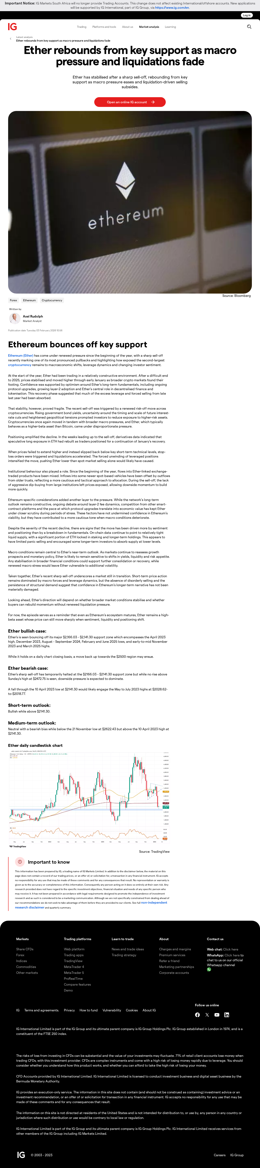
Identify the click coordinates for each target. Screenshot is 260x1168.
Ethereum (29, 300)
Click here (230, 949)
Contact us (215, 939)
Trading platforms (77, 939)
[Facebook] (197, 1014)
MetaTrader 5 (74, 972)
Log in (247, 15)
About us (127, 26)
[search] (249, 26)
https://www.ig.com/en (172, 7)
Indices (21, 961)
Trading (81, 26)
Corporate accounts (174, 972)
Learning (170, 26)
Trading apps (73, 955)
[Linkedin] (226, 1014)
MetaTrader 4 (74, 967)
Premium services (172, 955)
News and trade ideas (128, 949)
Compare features (77, 984)
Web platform (74, 949)
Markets (22, 939)
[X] (207, 1014)
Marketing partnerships (176, 967)
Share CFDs (24, 949)
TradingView (73, 961)
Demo (68, 990)
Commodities (26, 967)
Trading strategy (124, 955)
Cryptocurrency (52, 300)
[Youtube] (216, 1014)
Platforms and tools (104, 26)
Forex (13, 300)
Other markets (27, 972)
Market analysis (149, 26)
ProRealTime (73, 978)
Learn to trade (123, 939)
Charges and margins (175, 949)
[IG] (12, 26)
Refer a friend (169, 961)
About (164, 939)
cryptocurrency (19, 365)
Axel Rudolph (33, 316)
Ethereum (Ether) (20, 355)
